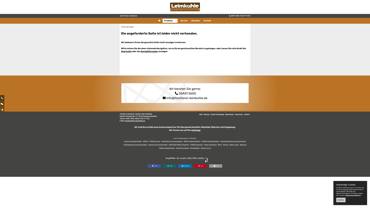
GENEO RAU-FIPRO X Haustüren (179, 145)
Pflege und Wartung (210, 145)
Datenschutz (229, 114)
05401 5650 (235, 16)
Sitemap (206, 114)
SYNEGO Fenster (154, 141)
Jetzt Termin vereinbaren (128, 16)
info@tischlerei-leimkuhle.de (186, 98)
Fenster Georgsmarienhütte (133, 141)
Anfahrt (246, 114)
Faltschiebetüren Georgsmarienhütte (135, 145)
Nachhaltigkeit (195, 148)
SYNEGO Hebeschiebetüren (210, 141)
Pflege (220, 145)
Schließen (341, 200)
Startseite (126, 51)
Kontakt (207, 21)
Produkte (168, 21)
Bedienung (243, 145)
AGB (200, 114)
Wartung (225, 145)
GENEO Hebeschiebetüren (192, 141)
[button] (154, 166)
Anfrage (196, 130)
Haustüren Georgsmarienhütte (158, 145)
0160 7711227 (245, 16)
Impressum (239, 114)
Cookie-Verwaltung (217, 114)
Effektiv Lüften (234, 145)
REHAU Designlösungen (167, 148)
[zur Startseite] (185, 7)
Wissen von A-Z (206, 148)
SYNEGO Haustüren (196, 145)
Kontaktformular (149, 51)
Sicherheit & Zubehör (182, 148)
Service (184, 21)
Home (131, 27)
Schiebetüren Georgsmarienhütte (171, 141)
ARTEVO (145, 141)
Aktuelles (195, 21)
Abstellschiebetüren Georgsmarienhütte (233, 141)
